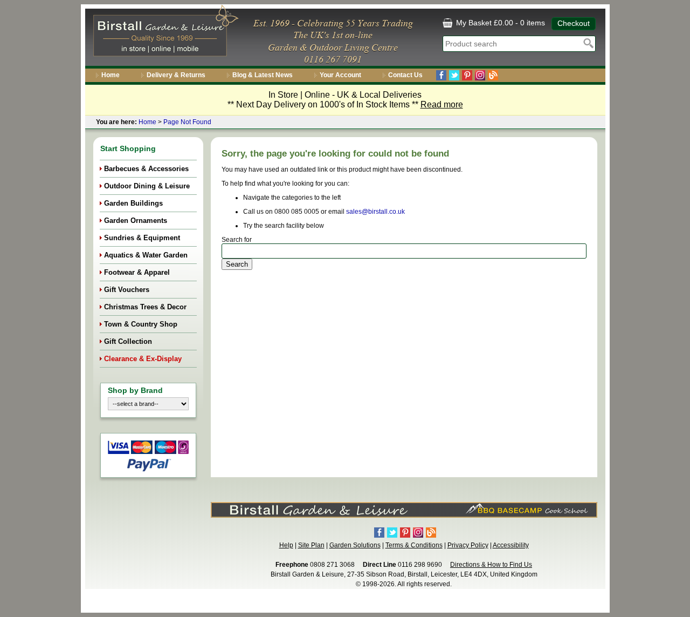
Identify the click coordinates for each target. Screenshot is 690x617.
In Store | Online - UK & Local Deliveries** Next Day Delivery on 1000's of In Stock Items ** (345, 99)
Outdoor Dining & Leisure (147, 186)
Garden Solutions (355, 545)
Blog (493, 75)
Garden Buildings (133, 203)
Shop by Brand (135, 390)
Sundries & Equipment (142, 238)
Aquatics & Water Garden (146, 255)
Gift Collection (128, 341)
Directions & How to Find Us (491, 564)
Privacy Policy (467, 545)
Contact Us (405, 75)
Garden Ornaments (135, 220)
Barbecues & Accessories (146, 169)
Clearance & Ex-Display (143, 359)
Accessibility (511, 545)
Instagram (480, 75)
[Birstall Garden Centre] (164, 33)
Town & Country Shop (140, 324)
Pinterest (467, 75)
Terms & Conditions (414, 545)
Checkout (573, 23)
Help (286, 545)
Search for (237, 239)
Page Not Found (187, 122)
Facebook (441, 75)
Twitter (454, 75)
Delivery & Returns (176, 75)
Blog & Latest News (262, 75)
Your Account (340, 75)
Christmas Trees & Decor (145, 307)
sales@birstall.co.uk (375, 211)
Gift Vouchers (126, 290)
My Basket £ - (499, 22)
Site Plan (311, 545)
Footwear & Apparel (137, 272)
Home (110, 75)
